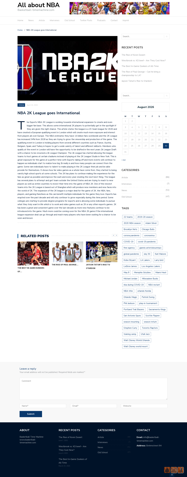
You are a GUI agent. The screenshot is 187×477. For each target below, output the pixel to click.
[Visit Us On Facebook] (180, 470)
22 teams (128, 217)
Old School (69, 20)
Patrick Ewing (148, 297)
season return (150, 321)
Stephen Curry (130, 328)
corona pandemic (131, 235)
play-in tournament (148, 303)
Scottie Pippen (153, 315)
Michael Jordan (130, 278)
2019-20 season (145, 217)
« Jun (124, 160)
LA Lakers (145, 260)
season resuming (131, 321)
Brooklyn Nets (130, 229)
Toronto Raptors (150, 328)
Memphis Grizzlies (142, 272)
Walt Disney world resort (136, 346)
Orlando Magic (130, 297)
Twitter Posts (86, 20)
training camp (130, 334)
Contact (114, 20)
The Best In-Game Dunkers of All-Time (140, 66)
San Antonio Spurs (132, 315)
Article (42, 20)
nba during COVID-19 (134, 284)
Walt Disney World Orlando (137, 340)
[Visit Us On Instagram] (173, 470)
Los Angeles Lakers (151, 266)
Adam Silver (151, 223)
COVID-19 (128, 241)
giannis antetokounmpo (150, 247)
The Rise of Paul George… (65, 264)
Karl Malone (160, 254)
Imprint (126, 20)
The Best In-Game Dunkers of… (31, 270)
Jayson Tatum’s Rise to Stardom (98, 266)
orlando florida (144, 291)
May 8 (126, 272)
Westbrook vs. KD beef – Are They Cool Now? (144, 60)
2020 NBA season (132, 223)
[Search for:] (142, 36)
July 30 (147, 254)
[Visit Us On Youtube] (167, 470)
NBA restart (154, 284)
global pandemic (131, 254)
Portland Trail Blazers (134, 309)
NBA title (128, 291)
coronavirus (149, 235)
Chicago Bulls (148, 229)
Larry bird (158, 260)
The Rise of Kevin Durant (133, 55)
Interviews (54, 20)
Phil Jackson (129, 303)
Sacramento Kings (157, 309)
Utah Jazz (145, 334)
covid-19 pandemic (147, 241)
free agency (129, 247)
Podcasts (101, 20)
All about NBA (39, 5)
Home (20, 20)
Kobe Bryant (130, 260)
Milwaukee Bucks (150, 278)
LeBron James (130, 266)
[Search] (166, 36)
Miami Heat (160, 272)
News (31, 20)
